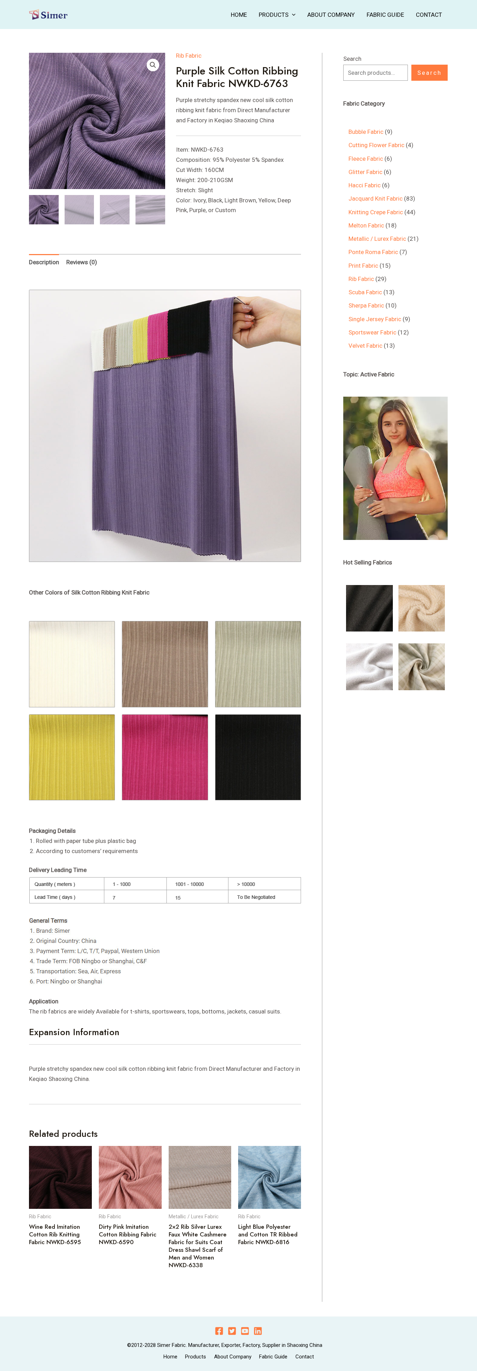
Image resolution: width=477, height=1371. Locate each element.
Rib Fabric (188, 55)
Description (44, 262)
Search (352, 58)
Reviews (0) (81, 262)
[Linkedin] (258, 1331)
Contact (429, 14)
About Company (331, 14)
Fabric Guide (385, 14)
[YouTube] (245, 1331)
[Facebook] (219, 1331)
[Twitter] (232, 1331)
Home (239, 14)
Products (273, 14)
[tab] (44, 262)
